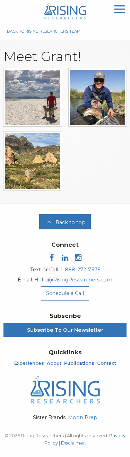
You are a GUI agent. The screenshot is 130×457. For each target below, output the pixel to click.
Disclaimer (73, 443)
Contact (106, 363)
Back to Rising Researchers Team (43, 31)
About (54, 363)
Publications (79, 363)
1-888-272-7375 (80, 269)
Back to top (70, 222)
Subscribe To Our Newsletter (65, 330)
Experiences (29, 363)
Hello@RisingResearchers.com (73, 280)
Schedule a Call (65, 293)
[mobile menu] (119, 8)
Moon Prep (82, 417)
